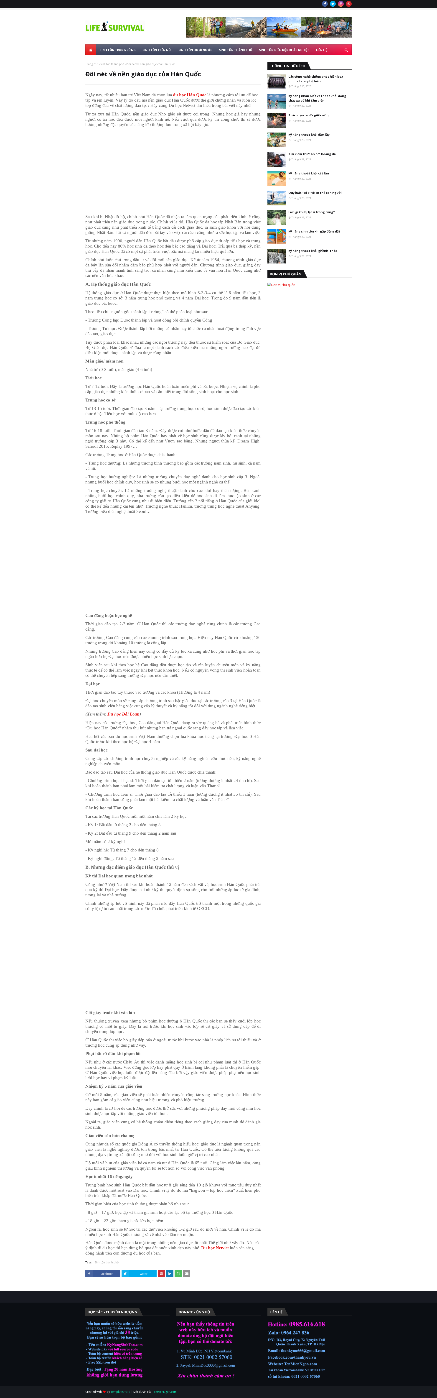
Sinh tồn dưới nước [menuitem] (195, 50)
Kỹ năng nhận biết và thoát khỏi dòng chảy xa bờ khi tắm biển (317, 98)
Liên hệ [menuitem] (321, 50)
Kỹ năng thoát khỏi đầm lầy (309, 135)
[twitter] (333, 4)
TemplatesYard (120, 1392)
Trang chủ (91, 64)
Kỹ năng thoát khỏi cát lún (308, 173)
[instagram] (341, 4)
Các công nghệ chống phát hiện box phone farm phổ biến (315, 78)
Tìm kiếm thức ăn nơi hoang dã (312, 154)
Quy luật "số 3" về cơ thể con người (315, 193)
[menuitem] (90, 49)
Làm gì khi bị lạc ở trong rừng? (311, 212)
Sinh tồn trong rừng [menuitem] (118, 50)
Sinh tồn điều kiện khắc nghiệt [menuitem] (284, 50)
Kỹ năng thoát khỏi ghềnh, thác (312, 251)
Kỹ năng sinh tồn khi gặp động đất (314, 231)
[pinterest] (349, 4)
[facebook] (325, 4)
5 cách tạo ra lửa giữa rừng (309, 115)
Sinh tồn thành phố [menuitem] (235, 50)
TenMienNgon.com (164, 1392)
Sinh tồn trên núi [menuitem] (157, 50)
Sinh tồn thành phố (112, 64)
